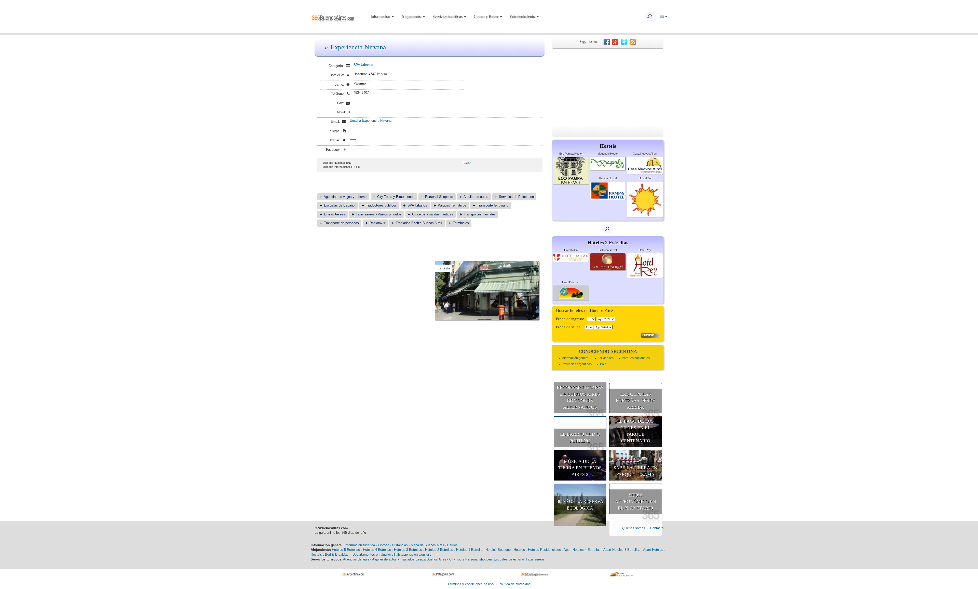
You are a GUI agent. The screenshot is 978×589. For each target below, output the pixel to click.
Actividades (605, 358)
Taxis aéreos (535, 559)
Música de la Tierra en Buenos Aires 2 (580, 468)
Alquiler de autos (476, 197)
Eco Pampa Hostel (570, 153)
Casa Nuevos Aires (645, 153)
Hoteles (519, 550)
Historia (383, 545)
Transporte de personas (341, 223)
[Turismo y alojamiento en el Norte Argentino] (623, 574)
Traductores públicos (381, 205)
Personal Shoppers (439, 197)
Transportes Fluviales (480, 214)
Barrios (452, 545)
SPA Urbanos (363, 65)
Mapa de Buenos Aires (427, 545)
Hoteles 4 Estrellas (377, 550)
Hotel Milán (571, 250)
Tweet (466, 163)
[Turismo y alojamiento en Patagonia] (444, 574)
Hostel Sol (645, 178)
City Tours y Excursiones (395, 197)
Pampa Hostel (608, 178)
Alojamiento (411, 16)
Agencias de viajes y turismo (345, 197)
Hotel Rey (645, 250)
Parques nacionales (636, 358)
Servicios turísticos (448, 16)
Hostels (316, 554)
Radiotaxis (377, 223)
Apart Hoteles (653, 550)
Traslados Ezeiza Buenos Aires (423, 559)
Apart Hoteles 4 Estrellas (582, 550)
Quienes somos (633, 528)
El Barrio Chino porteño (580, 437)
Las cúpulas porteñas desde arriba (635, 401)
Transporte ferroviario (492, 205)
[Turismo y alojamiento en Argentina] (355, 574)
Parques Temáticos (452, 205)
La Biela (444, 268)
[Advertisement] (607, 86)
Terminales (461, 223)
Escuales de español (509, 559)
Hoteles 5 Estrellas (346, 550)
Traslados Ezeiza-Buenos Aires (419, 223)
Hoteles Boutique (498, 550)
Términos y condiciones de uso (470, 584)
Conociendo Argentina (608, 351)
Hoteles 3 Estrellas (408, 550)
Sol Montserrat (608, 250)
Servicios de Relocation (516, 197)
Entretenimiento (523, 16)
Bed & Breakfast (337, 554)
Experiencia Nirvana (358, 47)
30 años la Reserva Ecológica (580, 505)
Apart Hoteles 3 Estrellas (621, 550)
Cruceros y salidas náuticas (432, 214)
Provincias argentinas (577, 364)
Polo (603, 364)
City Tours (456, 559)
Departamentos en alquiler (371, 554)
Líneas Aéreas (334, 214)
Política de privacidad (515, 584)
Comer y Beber (486, 16)
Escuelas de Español (339, 205)
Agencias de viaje (356, 559)
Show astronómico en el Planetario (635, 501)
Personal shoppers (479, 559)
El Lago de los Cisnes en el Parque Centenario (635, 431)
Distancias (400, 545)
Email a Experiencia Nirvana (370, 120)
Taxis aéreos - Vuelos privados (378, 214)
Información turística (360, 545)
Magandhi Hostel (607, 153)
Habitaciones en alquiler (411, 554)
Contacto (656, 528)
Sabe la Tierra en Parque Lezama (635, 471)
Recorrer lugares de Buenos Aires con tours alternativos (580, 397)
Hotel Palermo (570, 282)
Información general (575, 358)
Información (381, 16)
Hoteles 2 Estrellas (439, 550)
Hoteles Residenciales (544, 550)
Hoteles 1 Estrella (469, 550)
